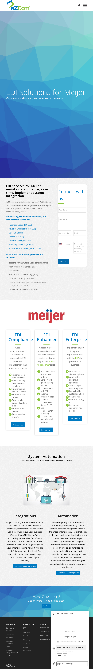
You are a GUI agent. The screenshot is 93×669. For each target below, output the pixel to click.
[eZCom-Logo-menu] (18, 5)
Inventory (26, 636)
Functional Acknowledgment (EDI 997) (26, 248)
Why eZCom (44, 628)
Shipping (26, 640)
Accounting (27, 632)
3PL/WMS (26, 644)
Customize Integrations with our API (12, 652)
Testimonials (45, 631)
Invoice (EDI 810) (16, 236)
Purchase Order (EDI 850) (20, 225)
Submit (63, 261)
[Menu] (83, 5)
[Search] (78, 5)
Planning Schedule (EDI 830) (21, 244)
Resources (44, 635)
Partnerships (45, 639)
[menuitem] (78, 5)
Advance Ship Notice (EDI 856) (22, 228)
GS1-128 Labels (16, 232)
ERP (24, 628)
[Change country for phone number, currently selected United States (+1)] (61, 244)
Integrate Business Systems (9, 643)
